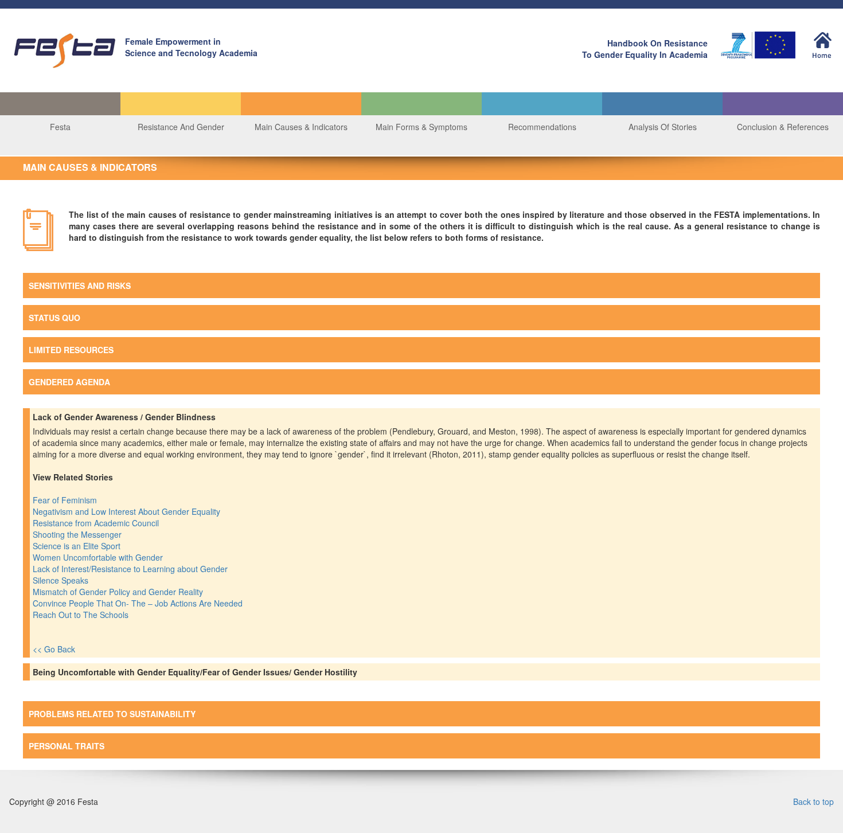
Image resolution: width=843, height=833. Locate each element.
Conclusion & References (783, 126)
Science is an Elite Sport (78, 546)
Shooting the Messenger (78, 534)
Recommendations (542, 126)
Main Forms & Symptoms (421, 126)
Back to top (813, 801)
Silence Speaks (62, 580)
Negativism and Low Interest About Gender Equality (128, 511)
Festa (60, 126)
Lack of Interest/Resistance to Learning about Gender (131, 568)
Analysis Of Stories (663, 126)
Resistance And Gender (181, 126)
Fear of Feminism (66, 500)
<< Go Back (54, 649)
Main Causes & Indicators (301, 126)
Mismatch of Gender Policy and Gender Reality (119, 591)
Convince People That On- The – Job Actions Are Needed (139, 603)
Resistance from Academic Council (97, 523)
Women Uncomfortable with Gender (99, 557)
